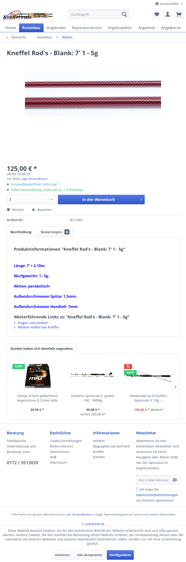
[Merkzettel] (156, 14)
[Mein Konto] (167, 14)
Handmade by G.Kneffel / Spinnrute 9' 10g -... (149, 398)
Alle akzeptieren (89, 555)
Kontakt (99, 457)
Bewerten (44, 209)
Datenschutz (59, 452)
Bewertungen (54, 232)
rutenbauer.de (94, 524)
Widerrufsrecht (61, 446)
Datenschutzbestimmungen (157, 495)
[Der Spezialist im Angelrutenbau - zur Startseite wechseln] (27, 15)
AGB (53, 457)
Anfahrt (99, 441)
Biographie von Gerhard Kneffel (111, 449)
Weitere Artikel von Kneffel (38, 327)
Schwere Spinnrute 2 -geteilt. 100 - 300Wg (93, 398)
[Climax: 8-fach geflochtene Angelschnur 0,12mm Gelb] (37, 375)
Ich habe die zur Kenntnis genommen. (157, 494)
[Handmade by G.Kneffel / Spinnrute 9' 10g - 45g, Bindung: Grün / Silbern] (148, 375)
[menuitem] (99, 14)
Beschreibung (21, 232)
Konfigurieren (120, 555)
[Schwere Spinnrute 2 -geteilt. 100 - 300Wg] (93, 375)
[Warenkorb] (178, 14)
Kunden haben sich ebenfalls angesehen (41, 348)
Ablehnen (62, 555)
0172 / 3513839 (22, 463)
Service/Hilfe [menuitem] (169, 4)
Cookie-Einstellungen (66, 441)
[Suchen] (124, 14)
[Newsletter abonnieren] (174, 480)
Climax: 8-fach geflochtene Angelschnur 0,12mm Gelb (37, 398)
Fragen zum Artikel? (32, 323)
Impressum (58, 462)
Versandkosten (82, 514)
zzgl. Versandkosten (35, 179)
